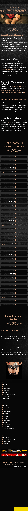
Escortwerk (6, 464)
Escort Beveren (6, 420)
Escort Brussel (6, 422)
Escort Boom (6, 382)
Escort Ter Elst (6, 407)
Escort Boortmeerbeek (8, 384)
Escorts (22, 462)
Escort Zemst (6, 413)
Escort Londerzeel (7, 396)
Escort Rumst (6, 402)
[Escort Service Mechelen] (14, 10)
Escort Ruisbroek (7, 400)
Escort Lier (5, 432)
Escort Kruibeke (6, 430)
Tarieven (15, 462)
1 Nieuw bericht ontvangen (21, 509)
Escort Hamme (6, 426)
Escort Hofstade (6, 392)
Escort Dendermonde (7, 424)
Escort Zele (5, 443)
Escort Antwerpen (7, 418)
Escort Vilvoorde (6, 441)
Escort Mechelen (6, 435)
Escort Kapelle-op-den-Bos (12, 90)
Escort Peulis (6, 398)
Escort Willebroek (18, 92)
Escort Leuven (6, 434)
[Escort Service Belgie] (14, 454)
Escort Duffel (6, 386)
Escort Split (5, 405)
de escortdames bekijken (6, 69)
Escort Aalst (5, 416)
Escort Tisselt (6, 409)
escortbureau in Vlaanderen (17, 86)
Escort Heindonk (6, 388)
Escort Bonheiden (10, 92)
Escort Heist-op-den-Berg (8, 428)
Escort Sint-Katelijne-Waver (9, 403)
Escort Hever (6, 390)
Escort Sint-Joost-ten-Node (9, 439)
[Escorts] (14, 450)
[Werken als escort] (14, 370)
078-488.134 (5, 78)
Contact (13, 464)
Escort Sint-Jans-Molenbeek (9, 437)
